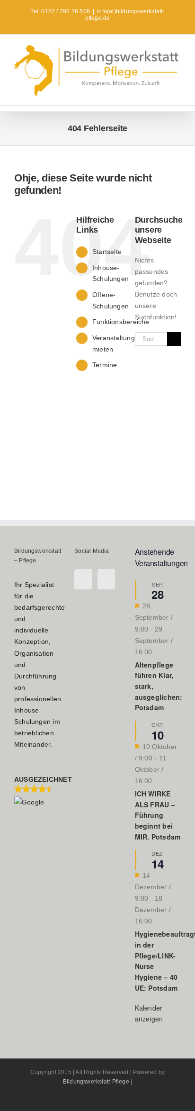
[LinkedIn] (106, 579)
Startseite (107, 251)
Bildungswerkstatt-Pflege (96, 1081)
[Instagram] (83, 579)
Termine (104, 365)
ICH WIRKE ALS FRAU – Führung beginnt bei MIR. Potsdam (158, 815)
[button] (37, 791)
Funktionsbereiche (121, 321)
